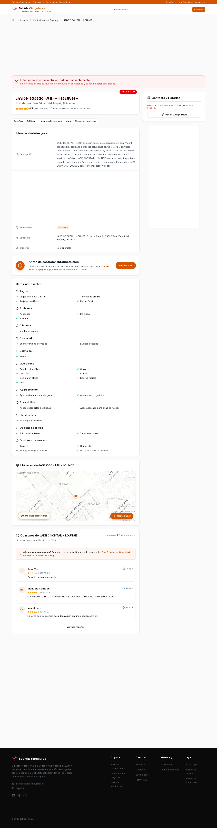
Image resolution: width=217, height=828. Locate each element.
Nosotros (140, 764)
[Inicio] (13, 20)
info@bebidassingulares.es (192, 2)
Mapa (69, 121)
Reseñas (18, 121)
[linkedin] (25, 795)
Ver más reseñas (76, 627)
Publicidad (166, 764)
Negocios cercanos (85, 121)
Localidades (142, 774)
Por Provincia (121, 9)
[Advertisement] (108, 48)
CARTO (37, 473)
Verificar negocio (170, 769)
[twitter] (13, 795)
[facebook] (19, 795)
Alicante (23, 20)
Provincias (141, 779)
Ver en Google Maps (176, 114)
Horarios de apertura (51, 121)
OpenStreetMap (25, 473)
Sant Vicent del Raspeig (45, 20)
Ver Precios (125, 265)
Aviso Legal (191, 764)
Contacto (141, 769)
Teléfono (31, 121)
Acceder (198, 9)
